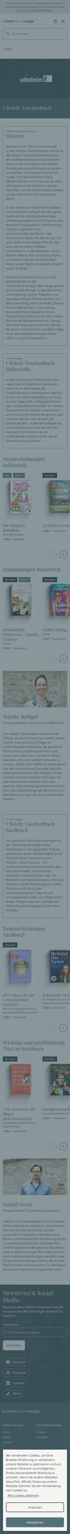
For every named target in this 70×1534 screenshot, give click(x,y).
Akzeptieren (35, 1522)
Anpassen (35, 1507)
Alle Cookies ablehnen (23, 1495)
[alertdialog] (35, 1490)
